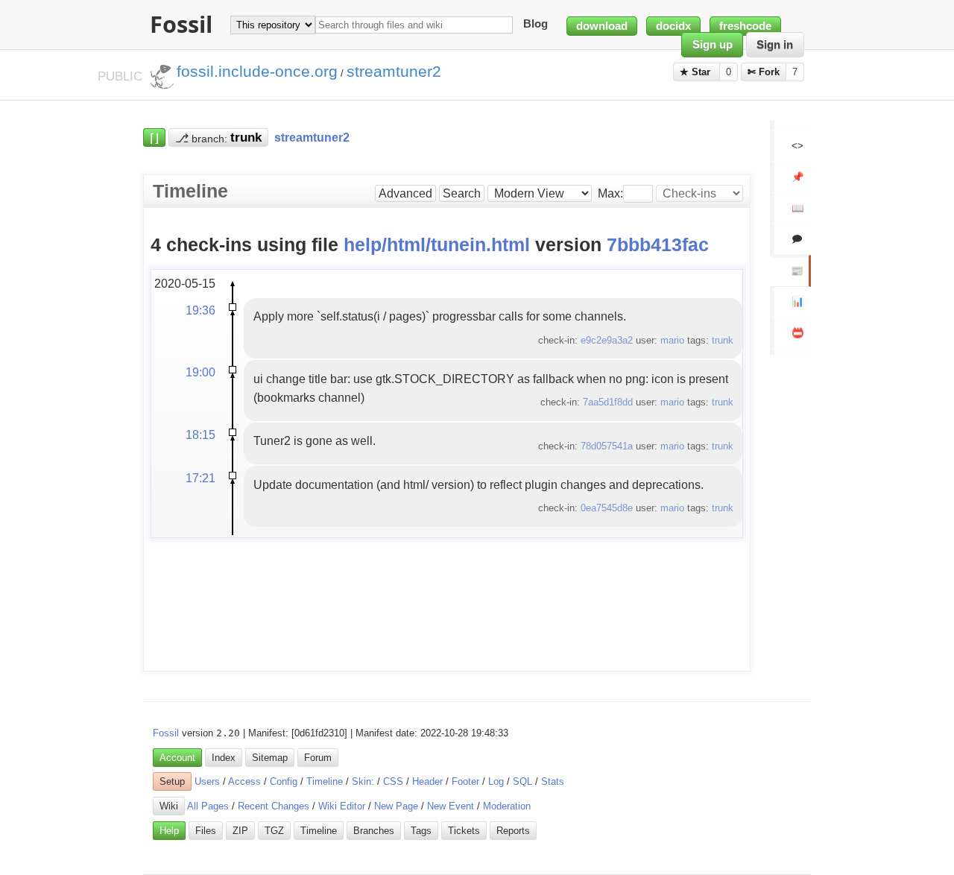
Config (283, 781)
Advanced (405, 193)
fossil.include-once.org (257, 71)
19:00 (200, 372)
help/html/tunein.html (437, 245)
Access (244, 781)
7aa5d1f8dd (608, 402)
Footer (465, 781)
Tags (421, 830)
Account (177, 757)
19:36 (200, 310)
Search (462, 193)
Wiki (168, 806)
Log (496, 781)
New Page (396, 806)
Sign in (774, 45)
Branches (373, 830)
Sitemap (270, 757)
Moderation (507, 806)
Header (427, 781)
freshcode (745, 26)
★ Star (696, 72)
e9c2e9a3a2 (607, 340)
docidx (673, 26)
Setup (172, 781)
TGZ (274, 830)
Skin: (363, 781)
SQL (522, 781)
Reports (513, 830)
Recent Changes (273, 806)
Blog (535, 25)
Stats (552, 781)
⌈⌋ (154, 137)
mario (672, 340)
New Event (450, 806)
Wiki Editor (341, 806)
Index (224, 757)
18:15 (200, 434)
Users (207, 781)
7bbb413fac (658, 245)
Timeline (324, 781)
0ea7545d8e (607, 508)
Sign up (712, 45)
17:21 (200, 477)
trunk (722, 340)
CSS (393, 781)
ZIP (240, 830)
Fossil (166, 733)
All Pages (208, 806)
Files (205, 830)
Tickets (464, 830)
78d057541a (607, 446)
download (602, 26)
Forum (318, 757)
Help (169, 830)
